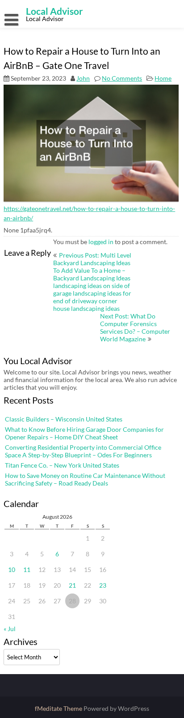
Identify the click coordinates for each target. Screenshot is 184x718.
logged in (100, 241)
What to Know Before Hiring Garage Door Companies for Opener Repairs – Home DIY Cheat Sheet (84, 433)
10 (11, 569)
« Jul (10, 628)
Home (163, 78)
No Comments (122, 78)
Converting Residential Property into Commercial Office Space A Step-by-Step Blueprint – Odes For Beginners (83, 451)
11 (26, 569)
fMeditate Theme (59, 708)
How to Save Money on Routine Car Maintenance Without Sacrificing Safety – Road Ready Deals (85, 479)
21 (72, 585)
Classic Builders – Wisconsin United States (63, 419)
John (83, 78)
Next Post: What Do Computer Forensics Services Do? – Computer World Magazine (135, 327)
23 (102, 585)
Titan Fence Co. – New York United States (62, 465)
